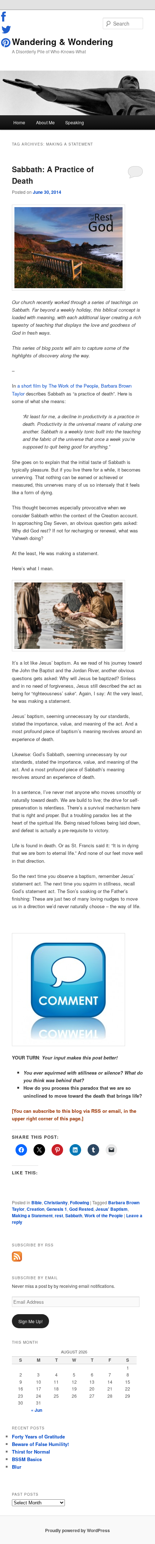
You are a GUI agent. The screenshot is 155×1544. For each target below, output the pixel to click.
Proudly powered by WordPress (77, 1530)
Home (19, 122)
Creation (35, 1209)
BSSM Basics (27, 1459)
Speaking (74, 122)
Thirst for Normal (31, 1451)
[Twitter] (6, 29)
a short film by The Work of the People (57, 385)
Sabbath (73, 1215)
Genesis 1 (56, 1209)
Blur (16, 1466)
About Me (45, 122)
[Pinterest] (6, 42)
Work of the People (103, 1215)
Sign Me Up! (30, 1321)
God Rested (81, 1209)
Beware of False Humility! (40, 1444)
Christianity (56, 1202)
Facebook (6, 17)
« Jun (36, 1410)
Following (79, 1202)
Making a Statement (32, 1215)
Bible (36, 1202)
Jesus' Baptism (112, 1209)
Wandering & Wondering (62, 41)
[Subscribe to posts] (17, 1260)
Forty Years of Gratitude (38, 1436)
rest (59, 1215)
